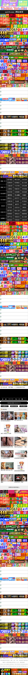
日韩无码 (24, 220)
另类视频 (24, 189)
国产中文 (9, 216)
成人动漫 (24, 182)
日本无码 (24, 179)
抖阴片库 (3, 212)
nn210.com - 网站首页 (14, 12)
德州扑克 (24, 198)
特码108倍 (14, 406)
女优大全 (17, 207)
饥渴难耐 (17, 192)
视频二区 (3, 187)
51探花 (24, 204)
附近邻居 (9, 192)
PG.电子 (23, 406)
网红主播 (17, 179)
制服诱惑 (24, 213)
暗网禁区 (9, 213)
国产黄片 (9, 210)
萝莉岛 (24, 207)
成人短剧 (24, 216)
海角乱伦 (17, 213)
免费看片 (3, 218)
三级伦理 (9, 185)
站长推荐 (3, 193)
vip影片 (4, 406)
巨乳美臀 (24, 185)
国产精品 (9, 179)
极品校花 (9, 220)
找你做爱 (24, 192)
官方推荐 (3, 199)
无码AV (3, 206)
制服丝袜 (17, 189)
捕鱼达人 (9, 198)
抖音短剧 (9, 204)
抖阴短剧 (17, 220)
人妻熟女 (9, 189)
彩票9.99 (9, 201)
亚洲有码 (9, 182)
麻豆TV (17, 204)
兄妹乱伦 (17, 216)
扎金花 (17, 201)
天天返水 (24, 201)
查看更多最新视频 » (14, 487)
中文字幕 (17, 185)
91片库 (10, 207)
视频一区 (3, 181)
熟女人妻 (17, 210)
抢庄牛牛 (17, 198)
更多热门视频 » (23, 409)
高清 (16, 399)
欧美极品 (17, 182)
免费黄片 (24, 210)
